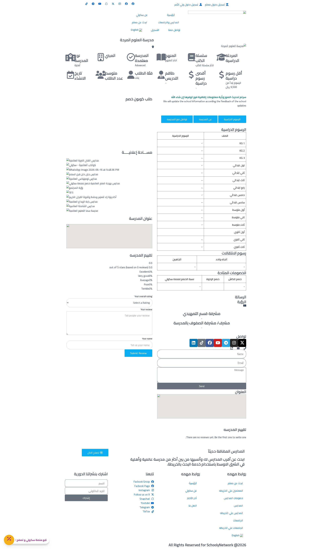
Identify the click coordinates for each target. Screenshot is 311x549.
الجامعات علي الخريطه (231, 527)
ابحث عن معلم (139, 22)
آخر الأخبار (192, 498)
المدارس (238, 505)
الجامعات (238, 520)
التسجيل (155, 29)
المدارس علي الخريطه (231, 513)
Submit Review (138, 353)
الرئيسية (171, 14)
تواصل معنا (174, 29)
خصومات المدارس (233, 498)
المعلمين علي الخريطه (231, 490)
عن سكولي (142, 14)
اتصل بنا (193, 505)
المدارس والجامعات (168, 22)
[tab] (232, 119)
